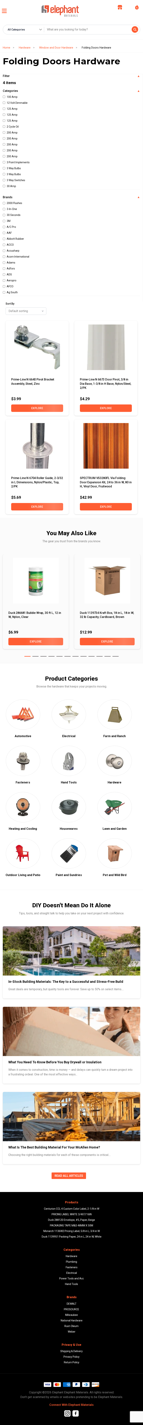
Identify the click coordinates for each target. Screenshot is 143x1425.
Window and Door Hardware (56, 47)
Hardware (25, 47)
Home (6, 47)
